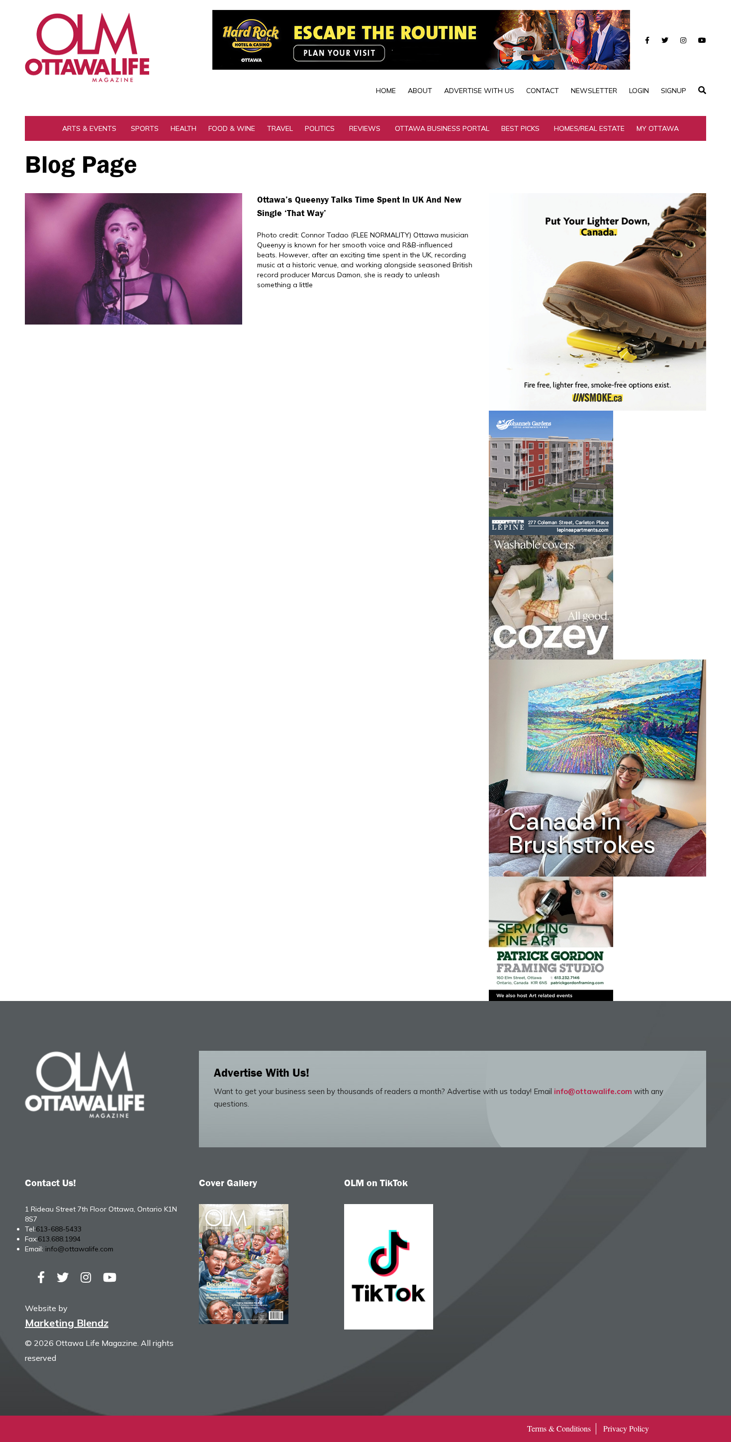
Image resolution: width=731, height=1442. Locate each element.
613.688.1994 (59, 1238)
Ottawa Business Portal (442, 128)
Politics (320, 128)
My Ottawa (658, 128)
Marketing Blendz (66, 1323)
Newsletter (594, 90)
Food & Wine (231, 128)
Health (183, 128)
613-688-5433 (59, 1228)
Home (386, 90)
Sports (145, 128)
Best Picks (520, 128)
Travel (280, 128)
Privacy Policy (626, 1428)
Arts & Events (89, 128)
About (420, 90)
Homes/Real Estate (589, 128)
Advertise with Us (479, 90)
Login (639, 90)
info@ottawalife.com (593, 1091)
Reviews (364, 128)
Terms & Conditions (559, 1428)
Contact (542, 90)
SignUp (673, 90)
